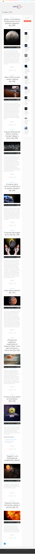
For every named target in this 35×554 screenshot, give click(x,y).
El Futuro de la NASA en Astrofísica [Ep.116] (12, 399)
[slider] (19, 47)
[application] (12, 47)
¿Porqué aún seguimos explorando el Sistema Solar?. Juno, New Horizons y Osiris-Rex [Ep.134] (12, 345)
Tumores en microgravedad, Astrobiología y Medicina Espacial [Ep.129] (27, 70)
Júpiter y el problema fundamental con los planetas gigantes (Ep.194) (12, 22)
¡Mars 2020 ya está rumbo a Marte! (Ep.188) (12, 79)
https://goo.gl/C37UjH (13, 439)
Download (15, 48)
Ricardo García (12, 27)
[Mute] (16, 47)
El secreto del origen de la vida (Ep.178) (12, 233)
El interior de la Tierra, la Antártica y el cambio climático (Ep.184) (12, 187)
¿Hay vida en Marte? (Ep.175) (12, 291)
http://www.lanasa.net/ (8, 442)
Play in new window (10, 48)
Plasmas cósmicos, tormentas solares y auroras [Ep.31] (12, 505)
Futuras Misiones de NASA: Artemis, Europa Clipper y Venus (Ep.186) (12, 135)
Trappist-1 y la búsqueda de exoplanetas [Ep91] (12, 458)
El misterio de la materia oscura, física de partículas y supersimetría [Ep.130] (27, 59)
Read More (12, 67)
